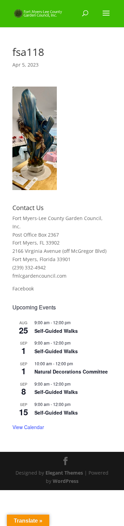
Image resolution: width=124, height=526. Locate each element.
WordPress (66, 481)
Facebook (23, 288)
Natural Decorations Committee (71, 371)
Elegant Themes (64, 472)
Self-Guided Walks (56, 330)
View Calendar (28, 427)
